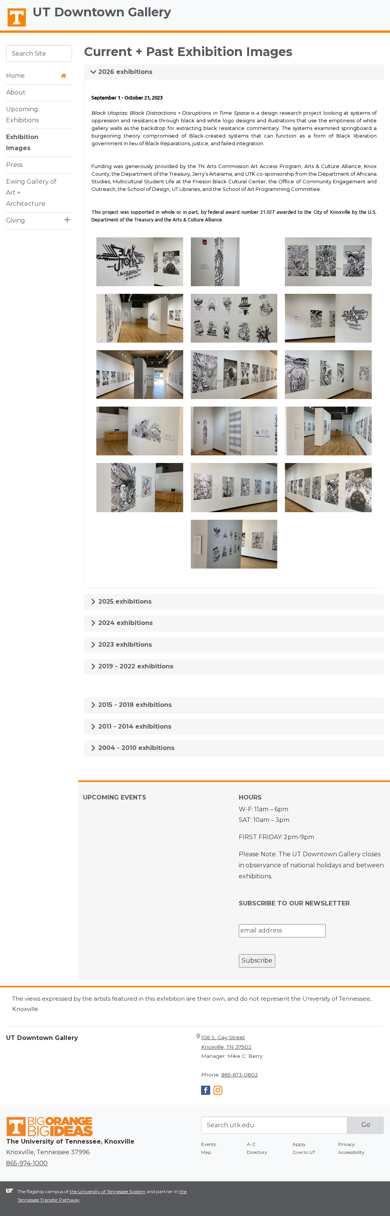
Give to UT (303, 1152)
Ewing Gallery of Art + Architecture (31, 192)
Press (14, 164)
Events (208, 1144)
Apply (299, 1144)
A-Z (251, 1144)
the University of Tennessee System (107, 1191)
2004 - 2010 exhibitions (135, 747)
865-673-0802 (239, 1075)
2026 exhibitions (124, 71)
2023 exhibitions (124, 644)
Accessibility (351, 1152)
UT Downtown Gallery (102, 12)
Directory (257, 1152)
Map (206, 1152)
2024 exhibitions (124, 622)
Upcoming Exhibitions (22, 115)
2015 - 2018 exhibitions (134, 704)
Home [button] (15, 75)
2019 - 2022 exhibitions (134, 666)
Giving (15, 220)
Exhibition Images (22, 142)
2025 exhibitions (124, 601)
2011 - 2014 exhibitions (133, 726)
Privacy (346, 1144)
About (16, 92)
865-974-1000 (27, 1163)
